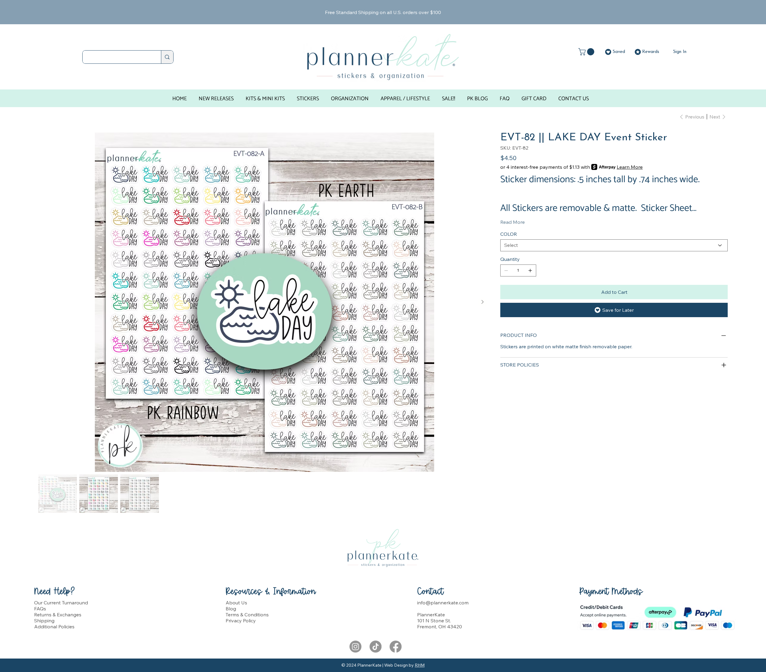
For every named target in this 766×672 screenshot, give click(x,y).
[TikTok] (376, 647)
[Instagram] (355, 647)
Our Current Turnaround (61, 603)
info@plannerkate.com (443, 603)
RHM (420, 665)
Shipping (44, 621)
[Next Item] (482, 302)
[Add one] (530, 270)
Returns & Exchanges (57, 615)
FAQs (40, 609)
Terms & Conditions (247, 615)
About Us (236, 603)
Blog (231, 609)
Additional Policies (54, 627)
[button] (587, 51)
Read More (512, 222)
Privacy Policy (241, 621)
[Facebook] (396, 647)
